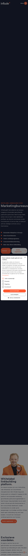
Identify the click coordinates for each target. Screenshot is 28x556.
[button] (14, 297)
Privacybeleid (5, 275)
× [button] (24, 257)
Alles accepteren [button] (14, 291)
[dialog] (14, 278)
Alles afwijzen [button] (14, 294)
